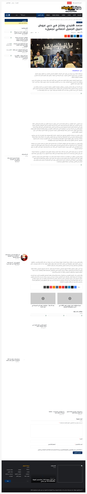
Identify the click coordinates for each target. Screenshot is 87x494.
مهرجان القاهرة (18, 474)
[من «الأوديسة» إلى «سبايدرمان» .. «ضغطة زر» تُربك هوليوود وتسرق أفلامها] (24, 257)
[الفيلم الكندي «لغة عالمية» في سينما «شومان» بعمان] (39, 319)
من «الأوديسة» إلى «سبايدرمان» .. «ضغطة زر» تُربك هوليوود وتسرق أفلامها (12, 256)
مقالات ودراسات (10, 470)
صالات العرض (41, 15)
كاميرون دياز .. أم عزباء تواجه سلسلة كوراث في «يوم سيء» (13, 263)
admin (78, 32)
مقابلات (63, 15)
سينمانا (27, 469)
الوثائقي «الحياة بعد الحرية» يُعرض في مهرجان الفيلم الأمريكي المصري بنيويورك (21, 39)
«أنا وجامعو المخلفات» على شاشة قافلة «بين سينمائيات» (20, 50)
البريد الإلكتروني (78, 444)
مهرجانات (11, 476)
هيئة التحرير (8, 3)
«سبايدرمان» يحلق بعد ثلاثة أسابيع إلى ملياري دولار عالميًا (74, 412)
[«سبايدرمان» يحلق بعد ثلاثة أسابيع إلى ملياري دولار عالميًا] (74, 362)
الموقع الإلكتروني (51, 444)
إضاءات (69, 15)
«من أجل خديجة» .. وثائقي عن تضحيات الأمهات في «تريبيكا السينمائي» (21, 57)
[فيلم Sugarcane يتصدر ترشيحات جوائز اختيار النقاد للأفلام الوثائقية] (8, 45)
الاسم (80, 439)
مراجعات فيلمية (55, 15)
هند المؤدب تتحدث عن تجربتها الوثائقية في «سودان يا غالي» (21, 32)
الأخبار (74, 15)
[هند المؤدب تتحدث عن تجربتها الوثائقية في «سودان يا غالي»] (8, 33)
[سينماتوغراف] (71, 9)
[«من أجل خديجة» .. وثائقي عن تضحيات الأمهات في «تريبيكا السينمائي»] (8, 103)
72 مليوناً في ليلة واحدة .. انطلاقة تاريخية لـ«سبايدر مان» (56, 412)
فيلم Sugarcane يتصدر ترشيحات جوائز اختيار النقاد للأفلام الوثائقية (21, 45)
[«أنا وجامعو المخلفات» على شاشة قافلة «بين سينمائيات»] (8, 51)
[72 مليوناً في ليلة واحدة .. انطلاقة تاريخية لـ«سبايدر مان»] (56, 362)
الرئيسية (79, 15)
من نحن (13, 3)
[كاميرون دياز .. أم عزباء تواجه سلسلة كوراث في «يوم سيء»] (24, 310)
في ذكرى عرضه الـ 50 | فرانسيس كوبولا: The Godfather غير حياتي (43, 480)
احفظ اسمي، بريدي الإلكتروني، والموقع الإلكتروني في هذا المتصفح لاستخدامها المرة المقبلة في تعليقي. (59, 450)
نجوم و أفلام (18, 476)
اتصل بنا (16, 3)
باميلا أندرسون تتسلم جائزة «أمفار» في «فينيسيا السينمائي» (13, 159)
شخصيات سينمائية (9, 474)
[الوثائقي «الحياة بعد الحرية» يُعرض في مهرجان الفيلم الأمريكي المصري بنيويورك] (8, 39)
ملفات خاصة (27, 476)
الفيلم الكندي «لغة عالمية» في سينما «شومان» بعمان (39, 325)
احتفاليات (27, 474)
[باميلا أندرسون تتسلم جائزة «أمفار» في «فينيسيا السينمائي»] (24, 205)
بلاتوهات (48, 15)
